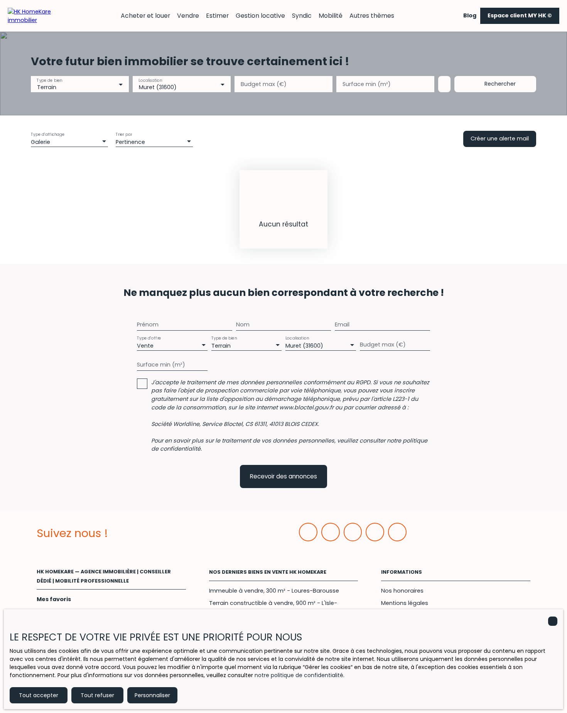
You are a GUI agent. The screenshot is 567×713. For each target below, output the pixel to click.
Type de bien (49, 80)
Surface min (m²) (367, 84)
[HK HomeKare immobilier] (34, 15)
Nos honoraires (402, 591)
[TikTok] (397, 532)
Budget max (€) (264, 84)
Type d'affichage (48, 134)
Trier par (124, 134)
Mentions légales (404, 603)
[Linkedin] (330, 532)
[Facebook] (308, 532)
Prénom (148, 324)
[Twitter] (353, 532)
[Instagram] (375, 532)
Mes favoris (54, 599)
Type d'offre (149, 337)
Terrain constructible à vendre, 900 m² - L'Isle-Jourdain (273, 607)
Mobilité (331, 15)
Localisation (150, 80)
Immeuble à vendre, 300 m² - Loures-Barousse (274, 591)
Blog (469, 15)
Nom (243, 324)
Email (342, 324)
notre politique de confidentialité (299, 675)
